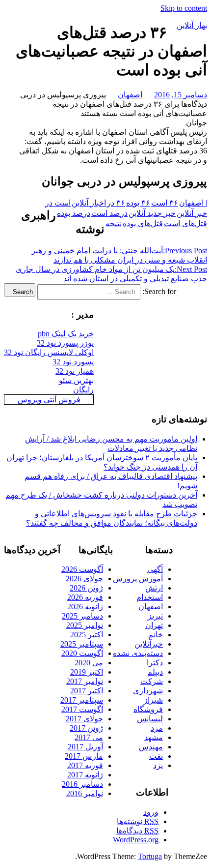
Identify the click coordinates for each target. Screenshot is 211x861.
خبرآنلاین (148, 644)
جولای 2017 (84, 718)
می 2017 (89, 737)
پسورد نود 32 (73, 361)
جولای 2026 (84, 578)
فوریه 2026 (85, 597)
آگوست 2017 (82, 709)
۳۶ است (164, 203)
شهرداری (148, 690)
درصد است (109, 213)
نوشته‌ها (137, 821)
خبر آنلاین (192, 213)
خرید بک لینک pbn (66, 333)
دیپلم (155, 672)
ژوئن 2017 (86, 728)
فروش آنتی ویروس (49, 399)
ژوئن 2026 (86, 588)
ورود (150, 812)
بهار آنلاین (192, 25)
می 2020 (89, 662)
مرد (157, 728)
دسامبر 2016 (82, 784)
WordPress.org (135, 839)
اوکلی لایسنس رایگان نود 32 (49, 352)
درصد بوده (73, 213)
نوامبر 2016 (84, 793)
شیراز (153, 700)
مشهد (153, 737)
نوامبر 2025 (84, 625)
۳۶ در (116, 203)
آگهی (155, 569)
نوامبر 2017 (84, 681)
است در (58, 203)
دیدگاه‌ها (137, 831)
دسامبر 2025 (82, 616)
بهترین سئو (76, 380)
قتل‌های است (185, 223)
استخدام (149, 597)
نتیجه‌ (114, 223)
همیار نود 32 (74, 371)
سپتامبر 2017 (81, 700)
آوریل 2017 (85, 746)
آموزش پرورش (138, 578)
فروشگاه (148, 709)
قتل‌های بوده (143, 223)
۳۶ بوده (138, 203)
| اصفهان (193, 203)
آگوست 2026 (82, 569)
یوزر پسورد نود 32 (65, 343)
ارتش (154, 588)
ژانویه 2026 (85, 606)
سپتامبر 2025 (81, 644)
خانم (155, 634)
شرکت (151, 681)
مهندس (151, 746)
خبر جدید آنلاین (152, 213)
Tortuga (150, 856)
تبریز (155, 616)
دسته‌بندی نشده (138, 653)
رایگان (83, 390)
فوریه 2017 (85, 765)
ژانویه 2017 (85, 775)
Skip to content (183, 8)
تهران (154, 625)
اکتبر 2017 (86, 690)
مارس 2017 (84, 756)
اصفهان (130, 94)
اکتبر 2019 (86, 672)
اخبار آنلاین (89, 203)
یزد (158, 765)
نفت (156, 756)
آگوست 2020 (82, 653)
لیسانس (150, 718)
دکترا (155, 662)
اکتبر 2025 (86, 634)
